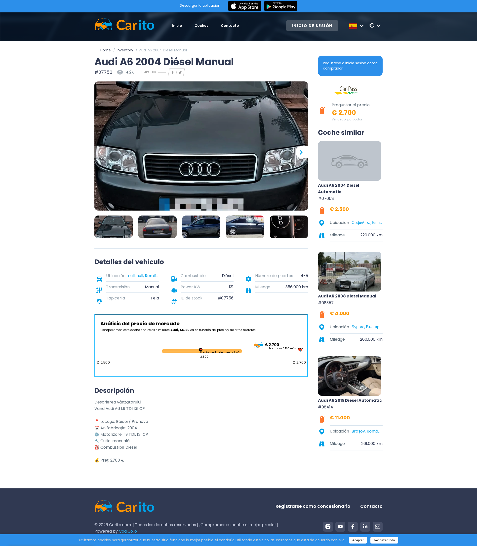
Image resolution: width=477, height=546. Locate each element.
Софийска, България (367, 222)
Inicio (177, 25)
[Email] (378, 527)
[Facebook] (353, 527)
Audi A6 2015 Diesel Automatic (350, 400)
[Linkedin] (365, 527)
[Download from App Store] (244, 6)
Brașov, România (367, 431)
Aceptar (357, 540)
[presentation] (100, 152)
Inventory (125, 50)
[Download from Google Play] (280, 6)
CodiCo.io (128, 531)
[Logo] (124, 25)
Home (105, 50)
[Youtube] (340, 527)
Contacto (230, 25)
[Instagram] (328, 527)
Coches (201, 25)
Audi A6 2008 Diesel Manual (347, 296)
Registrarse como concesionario (313, 506)
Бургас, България (367, 327)
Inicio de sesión (312, 26)
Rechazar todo (384, 540)
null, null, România (145, 276)
